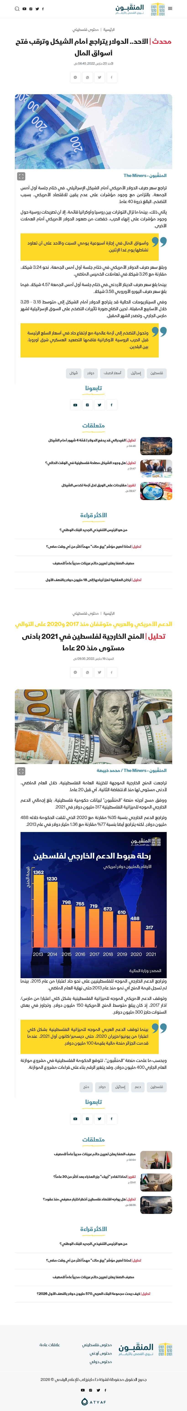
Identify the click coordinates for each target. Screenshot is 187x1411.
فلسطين (157, 373)
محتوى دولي (101, 1362)
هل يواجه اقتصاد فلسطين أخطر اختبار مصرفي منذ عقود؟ (89, 1199)
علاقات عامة (50, 1345)
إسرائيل (136, 373)
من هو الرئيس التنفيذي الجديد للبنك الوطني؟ (93, 530)
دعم (138, 1087)
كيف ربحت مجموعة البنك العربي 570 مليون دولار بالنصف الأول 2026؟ (93, 1294)
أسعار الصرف (112, 373)
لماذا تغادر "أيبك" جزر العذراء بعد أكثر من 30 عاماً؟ (94, 1177)
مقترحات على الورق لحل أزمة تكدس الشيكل (99, 485)
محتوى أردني (101, 1354)
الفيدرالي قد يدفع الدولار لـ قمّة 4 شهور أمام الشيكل (92, 440)
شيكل (74, 373)
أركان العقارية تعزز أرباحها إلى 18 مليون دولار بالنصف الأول (93, 580)
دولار (90, 373)
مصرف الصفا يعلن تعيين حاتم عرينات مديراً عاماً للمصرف (93, 563)
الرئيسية (108, 30)
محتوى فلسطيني (86, 30)
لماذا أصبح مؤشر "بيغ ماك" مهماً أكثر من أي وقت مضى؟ (93, 547)
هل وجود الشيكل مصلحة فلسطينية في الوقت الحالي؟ (90, 463)
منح (86, 1087)
